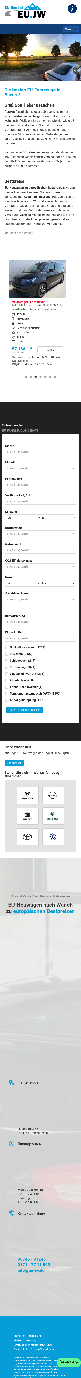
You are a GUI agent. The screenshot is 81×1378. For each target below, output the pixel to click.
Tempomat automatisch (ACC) (35, 693)
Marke (9, 446)
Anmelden (19, 1335)
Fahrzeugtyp (13, 479)
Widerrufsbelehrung (25, 1340)
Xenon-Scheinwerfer (26, 687)
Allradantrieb (23, 680)
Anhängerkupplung (28, 700)
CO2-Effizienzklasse (19, 560)
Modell (10, 462)
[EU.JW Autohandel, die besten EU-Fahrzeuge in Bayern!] (25, 11)
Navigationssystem (27, 647)
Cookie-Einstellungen (43, 1349)
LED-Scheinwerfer (27, 674)
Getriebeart (13, 544)
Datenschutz (21, 1349)
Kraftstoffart (13, 528)
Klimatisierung (15, 616)
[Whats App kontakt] (69, 1362)
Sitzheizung (22, 667)
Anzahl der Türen (17, 593)
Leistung (11, 512)
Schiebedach (22, 660)
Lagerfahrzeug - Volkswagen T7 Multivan (37, 314)
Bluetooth (21, 654)
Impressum (34, 1335)
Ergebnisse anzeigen (24, 709)
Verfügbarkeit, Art (17, 495)
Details (50, 349)
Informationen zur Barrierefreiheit (33, 1344)
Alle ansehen (14, 763)
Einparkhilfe (13, 632)
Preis (8, 577)
